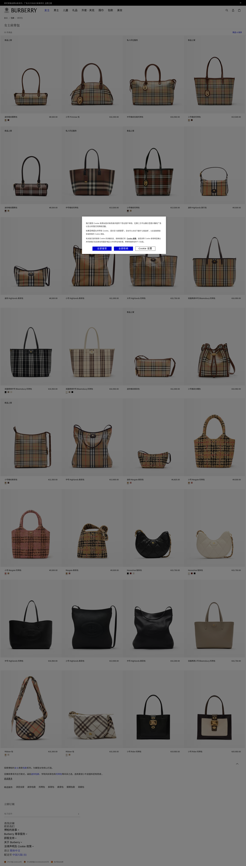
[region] (124, 235)
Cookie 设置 (145, 248)
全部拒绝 (123, 248)
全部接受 (102, 248)
